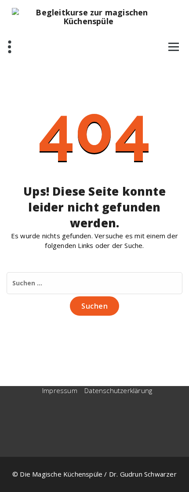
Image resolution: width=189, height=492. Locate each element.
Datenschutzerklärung (118, 390)
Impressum (59, 390)
